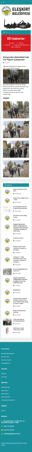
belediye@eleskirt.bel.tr (12, 434)
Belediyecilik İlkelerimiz (7, 353)
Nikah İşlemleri (5, 387)
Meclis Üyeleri (5, 357)
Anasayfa (12, 43)
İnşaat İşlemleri (5, 397)
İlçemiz (3, 410)
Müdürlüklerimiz (5, 363)
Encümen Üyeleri (6, 360)
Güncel (21, 43)
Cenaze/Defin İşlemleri (8, 400)
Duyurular (4, 377)
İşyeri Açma (4, 390)
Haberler (7, 45)
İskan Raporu (5, 394)
